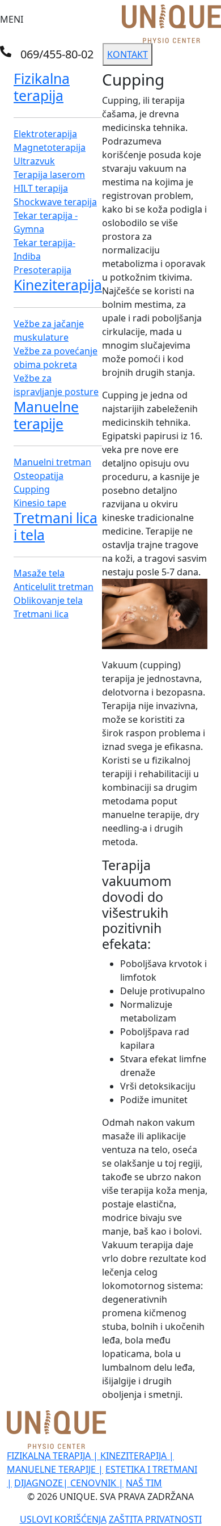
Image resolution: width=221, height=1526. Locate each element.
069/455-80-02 (57, 54)
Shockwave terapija (55, 202)
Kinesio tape (40, 503)
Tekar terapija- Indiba (44, 249)
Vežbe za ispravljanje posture (56, 385)
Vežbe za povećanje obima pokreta (55, 358)
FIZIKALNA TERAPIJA (52, 1455)
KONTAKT (127, 54)
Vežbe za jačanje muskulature (49, 330)
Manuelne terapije (46, 415)
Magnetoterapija (50, 147)
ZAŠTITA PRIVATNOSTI (155, 1519)
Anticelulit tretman (54, 586)
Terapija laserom (49, 174)
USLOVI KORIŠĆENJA (63, 1519)
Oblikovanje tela (48, 600)
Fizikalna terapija (42, 87)
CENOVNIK (97, 1483)
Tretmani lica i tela (55, 526)
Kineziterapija (58, 284)
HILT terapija (41, 188)
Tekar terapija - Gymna (46, 222)
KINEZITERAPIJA (137, 1455)
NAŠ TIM (144, 1483)
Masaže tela (39, 573)
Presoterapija (42, 270)
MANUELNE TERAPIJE (55, 1469)
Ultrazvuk (34, 161)
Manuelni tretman (52, 462)
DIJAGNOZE (41, 1483)
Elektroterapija (45, 134)
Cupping (32, 489)
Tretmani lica (41, 614)
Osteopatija (38, 475)
